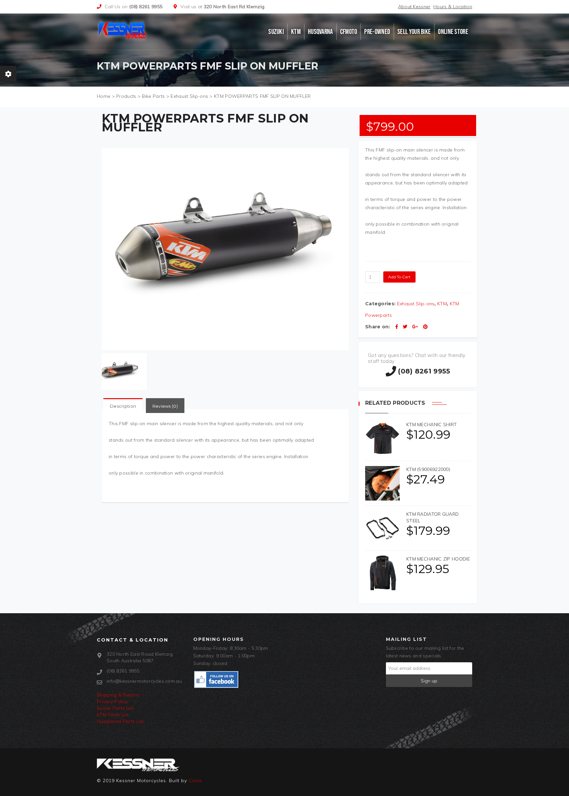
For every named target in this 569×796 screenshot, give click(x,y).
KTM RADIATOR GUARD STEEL (432, 517)
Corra (195, 780)
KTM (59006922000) (428, 469)
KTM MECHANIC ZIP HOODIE (438, 559)
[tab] (123, 406)
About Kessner (414, 7)
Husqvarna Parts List (120, 721)
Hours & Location (452, 7)
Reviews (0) (165, 406)
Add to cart (399, 276)
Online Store (453, 32)
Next (348, 311)
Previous (103, 311)
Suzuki (276, 32)
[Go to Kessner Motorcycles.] (103, 96)
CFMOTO (348, 32)
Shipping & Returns (118, 695)
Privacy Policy (112, 701)
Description (123, 406)
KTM (296, 32)
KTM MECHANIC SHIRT (431, 424)
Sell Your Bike (414, 32)
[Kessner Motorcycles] (124, 30)
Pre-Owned (377, 32)
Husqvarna (320, 32)
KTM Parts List (112, 715)
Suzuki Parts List (115, 708)
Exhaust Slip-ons (416, 304)
